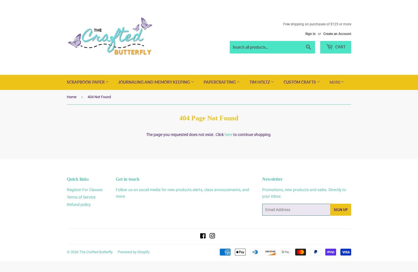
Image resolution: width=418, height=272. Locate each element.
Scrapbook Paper (86, 82)
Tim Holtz (260, 82)
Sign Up (340, 210)
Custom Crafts (300, 82)
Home (71, 97)
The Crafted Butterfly (96, 252)
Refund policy (79, 204)
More (335, 82)
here (228, 134)
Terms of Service (81, 197)
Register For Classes (85, 189)
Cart (339, 46)
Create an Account (337, 34)
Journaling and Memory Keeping (154, 82)
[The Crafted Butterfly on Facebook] (203, 236)
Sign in (310, 34)
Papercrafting (220, 82)
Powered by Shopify (134, 252)
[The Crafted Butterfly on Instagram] (212, 236)
